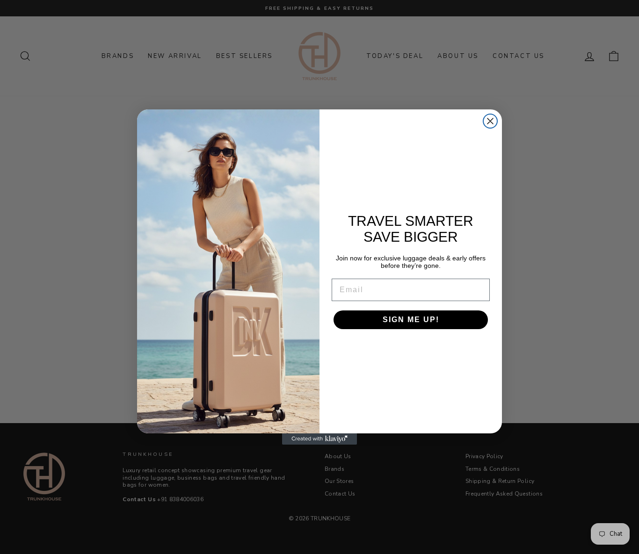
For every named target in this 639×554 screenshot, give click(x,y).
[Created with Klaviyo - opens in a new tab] (319, 439)
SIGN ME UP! (411, 320)
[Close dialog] (490, 121)
